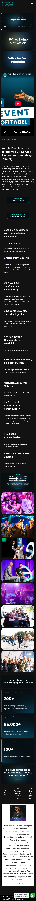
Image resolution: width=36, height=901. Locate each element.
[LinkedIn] (22, 883)
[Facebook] (13, 883)
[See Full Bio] (23, 879)
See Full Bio (17, 880)
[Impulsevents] (8, 3)
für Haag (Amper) (30, 793)
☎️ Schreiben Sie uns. (9, 139)
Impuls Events (5, 793)
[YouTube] (19, 883)
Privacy (11, 899)
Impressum (19, 899)
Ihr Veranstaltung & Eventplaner (17, 793)
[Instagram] (16, 883)
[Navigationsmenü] (32, 3)
